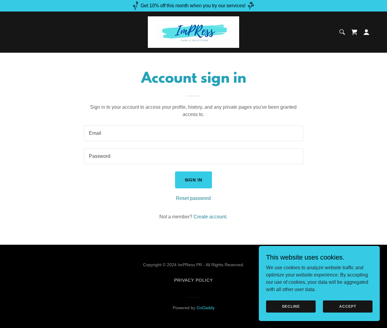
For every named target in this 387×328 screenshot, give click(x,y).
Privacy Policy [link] (193, 280)
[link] (193, 31)
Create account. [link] (210, 216)
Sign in (194, 179)
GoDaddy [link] (206, 307)
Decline (291, 306)
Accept (347, 306)
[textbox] (193, 133)
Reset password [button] (193, 198)
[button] (366, 32)
